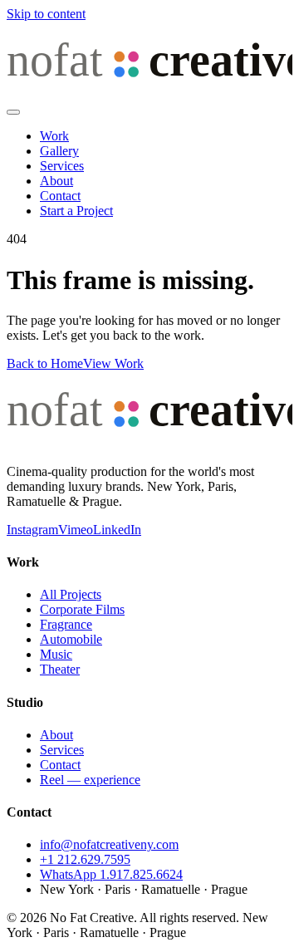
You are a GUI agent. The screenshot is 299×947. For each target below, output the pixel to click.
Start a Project (76, 211)
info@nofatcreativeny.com (109, 844)
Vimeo (75, 530)
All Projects (70, 594)
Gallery (59, 151)
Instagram (32, 530)
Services (62, 166)
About (56, 181)
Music (56, 654)
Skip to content (46, 14)
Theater (60, 669)
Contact (60, 196)
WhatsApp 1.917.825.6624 (111, 874)
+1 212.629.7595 (85, 859)
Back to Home (45, 363)
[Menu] (13, 112)
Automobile (71, 639)
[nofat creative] (149, 93)
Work (54, 136)
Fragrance (66, 624)
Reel (90, 780)
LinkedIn (117, 530)
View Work (113, 363)
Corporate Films (82, 609)
